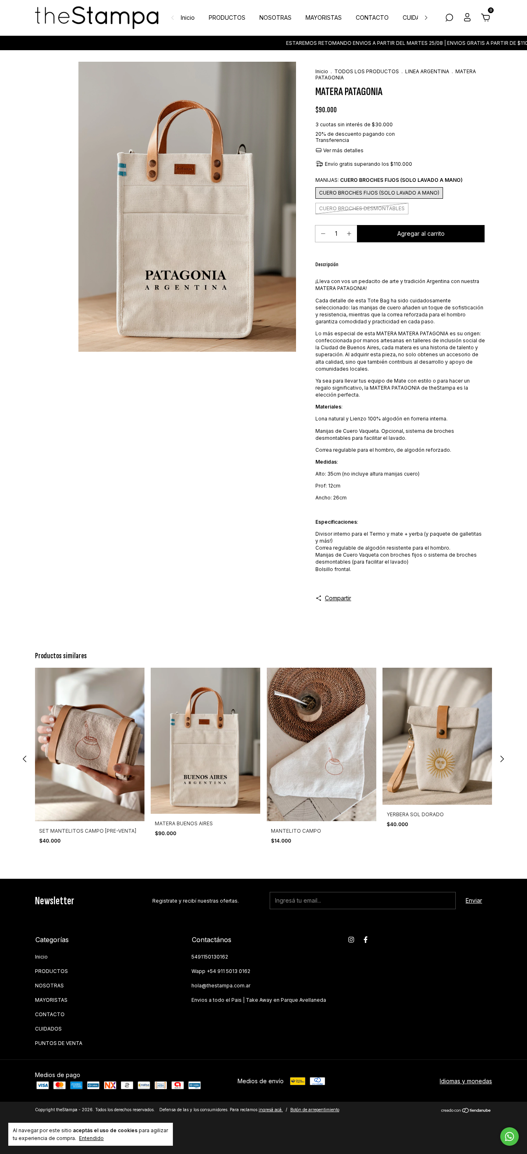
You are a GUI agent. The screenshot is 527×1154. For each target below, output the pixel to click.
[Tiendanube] (466, 1110)
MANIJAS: (389, 180)
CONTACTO (372, 17)
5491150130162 (209, 957)
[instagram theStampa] (351, 939)
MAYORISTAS (323, 17)
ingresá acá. (271, 1109)
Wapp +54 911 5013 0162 (220, 971)
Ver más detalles (343, 150)
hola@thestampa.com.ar (220, 985)
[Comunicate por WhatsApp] (509, 1136)
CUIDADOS (417, 17)
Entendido (91, 1138)
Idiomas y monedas (466, 1080)
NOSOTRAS (275, 17)
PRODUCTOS (227, 17)
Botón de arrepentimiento (314, 1109)
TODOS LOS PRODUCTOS (366, 71)
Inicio (188, 17)
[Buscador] (449, 18)
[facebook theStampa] (365, 939)
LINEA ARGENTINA (427, 71)
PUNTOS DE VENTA (58, 1043)
